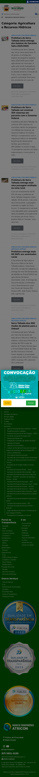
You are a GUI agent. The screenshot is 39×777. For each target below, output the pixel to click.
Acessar (31, 403)
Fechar (7, 403)
